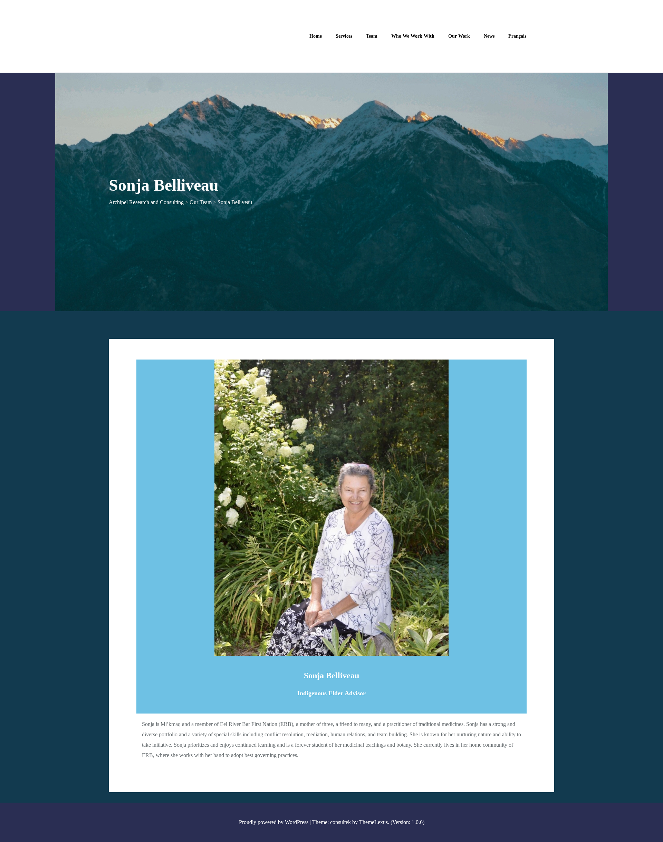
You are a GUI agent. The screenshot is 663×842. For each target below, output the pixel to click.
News (489, 36)
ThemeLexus (373, 822)
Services (344, 36)
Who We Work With (412, 36)
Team (371, 36)
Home (315, 36)
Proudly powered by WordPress (273, 822)
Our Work (459, 36)
